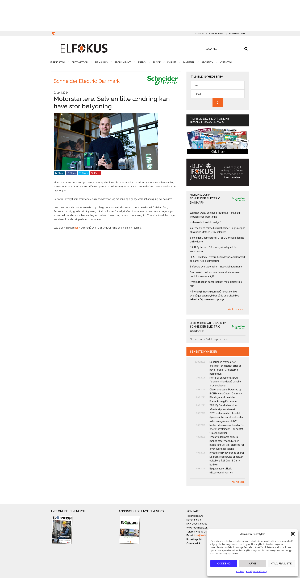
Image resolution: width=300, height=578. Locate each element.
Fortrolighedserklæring (256, 571)
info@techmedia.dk (205, 535)
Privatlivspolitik (194, 539)
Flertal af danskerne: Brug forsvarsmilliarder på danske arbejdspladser (225, 381)
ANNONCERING (216, 33)
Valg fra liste (281, 563)
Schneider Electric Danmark (87, 81)
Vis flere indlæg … (236, 309)
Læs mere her (232, 177)
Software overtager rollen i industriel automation (216, 266)
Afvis (252, 563)
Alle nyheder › (238, 482)
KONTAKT (199, 33)
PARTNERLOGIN (237, 33)
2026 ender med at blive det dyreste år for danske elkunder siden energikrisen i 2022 (226, 417)
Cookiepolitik (193, 543)
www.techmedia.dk (196, 527)
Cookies (240, 571)
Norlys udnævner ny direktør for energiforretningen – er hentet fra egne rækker (227, 429)
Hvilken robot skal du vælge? (205, 222)
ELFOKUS (84, 48)
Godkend (224, 563)
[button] (293, 534)
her (76, 227)
